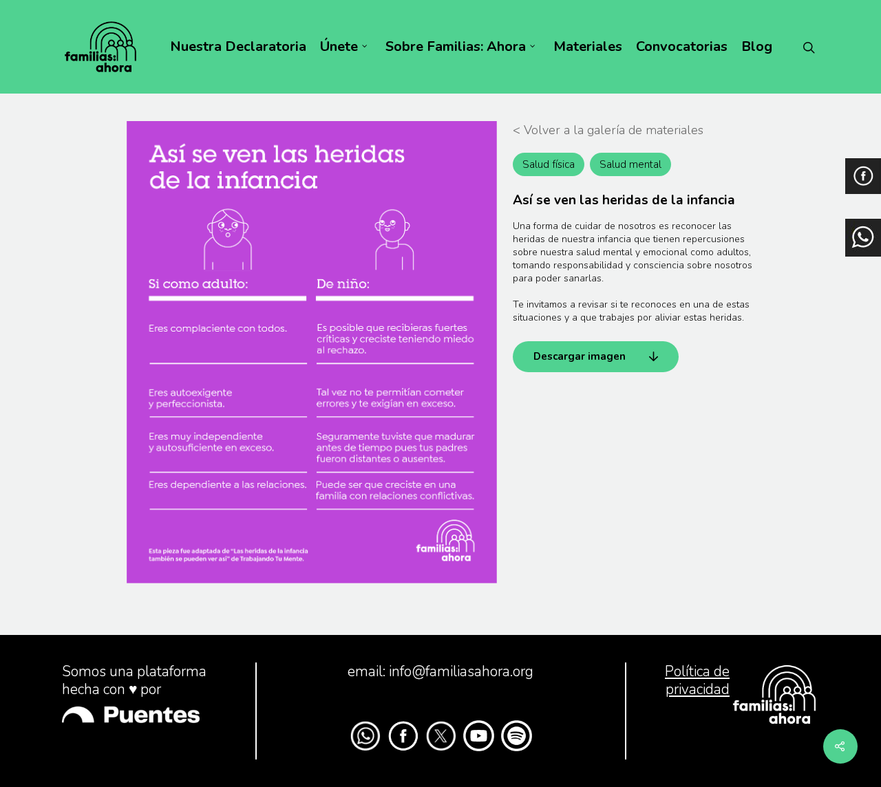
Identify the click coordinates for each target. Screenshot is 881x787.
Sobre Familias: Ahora (455, 47)
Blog (756, 47)
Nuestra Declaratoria (238, 47)
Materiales (587, 47)
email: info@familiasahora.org (440, 671)
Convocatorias (682, 47)
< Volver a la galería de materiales (608, 130)
